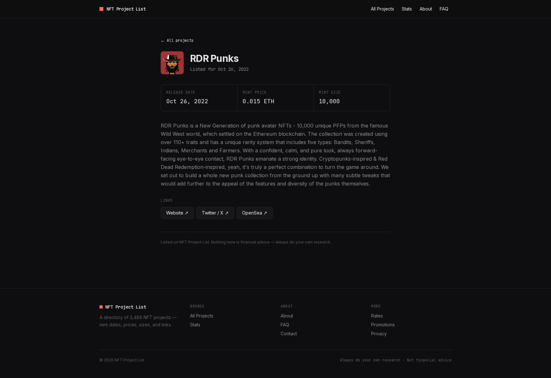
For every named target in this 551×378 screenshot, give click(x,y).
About (426, 8)
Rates (377, 315)
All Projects (382, 8)
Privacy (379, 333)
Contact (289, 333)
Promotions (383, 324)
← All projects (177, 40)
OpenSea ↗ (254, 212)
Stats (407, 8)
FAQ (444, 8)
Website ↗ (177, 212)
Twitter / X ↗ (215, 212)
